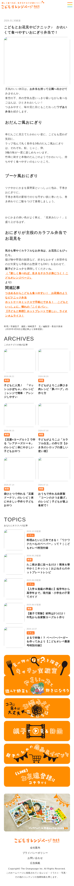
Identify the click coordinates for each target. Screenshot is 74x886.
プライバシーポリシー (35, 852)
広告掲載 (35, 863)
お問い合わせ (35, 858)
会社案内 (35, 847)
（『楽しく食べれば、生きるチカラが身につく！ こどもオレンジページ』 (36, 275)
